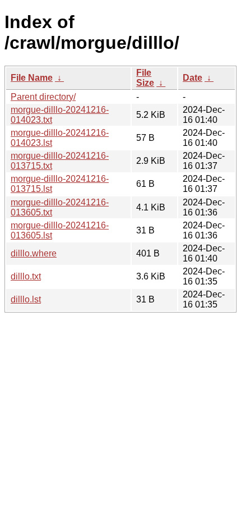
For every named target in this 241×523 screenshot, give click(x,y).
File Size (145, 78)
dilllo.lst (26, 299)
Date (192, 77)
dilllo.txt (26, 276)
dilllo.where (34, 253)
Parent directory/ (43, 97)
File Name (32, 77)
